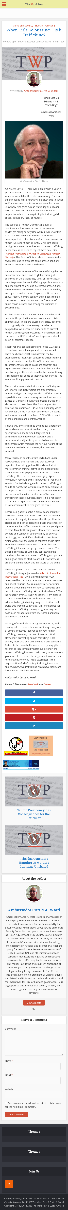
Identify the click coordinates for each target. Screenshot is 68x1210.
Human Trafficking (45, 25)
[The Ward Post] (34, 3)
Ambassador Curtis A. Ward (36, 41)
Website (9, 1089)
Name (9, 1060)
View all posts (34, 1002)
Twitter (47, 684)
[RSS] (9, 1184)
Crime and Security (23, 25)
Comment (10, 1028)
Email (9, 1074)
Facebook (33, 684)
